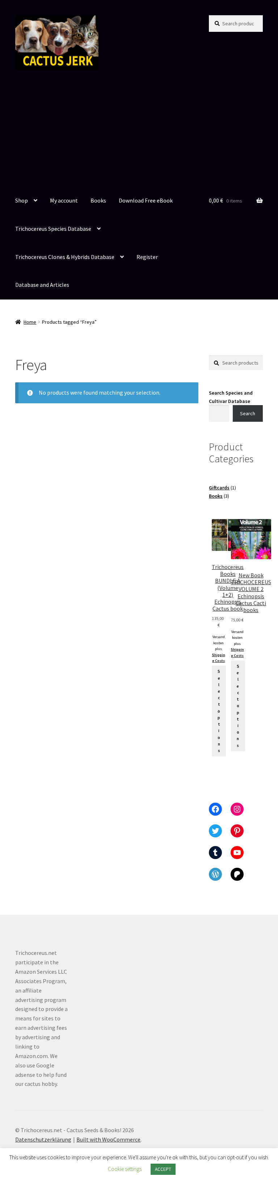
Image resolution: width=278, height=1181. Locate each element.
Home (30, 322)
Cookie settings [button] (125, 1168)
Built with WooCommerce (108, 1139)
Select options (219, 711)
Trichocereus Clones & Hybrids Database (64, 256)
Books (98, 200)
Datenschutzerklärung (43, 1139)
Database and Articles (42, 284)
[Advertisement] (139, 132)
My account (64, 200)
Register (147, 256)
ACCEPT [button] (163, 1169)
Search (247, 413)
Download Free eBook (146, 200)
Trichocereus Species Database (53, 228)
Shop (21, 200)
